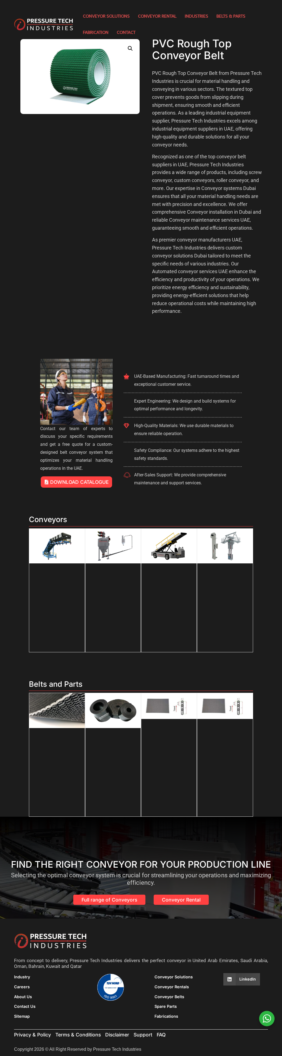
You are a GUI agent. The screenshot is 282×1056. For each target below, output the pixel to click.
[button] (130, 48)
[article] (207, 192)
